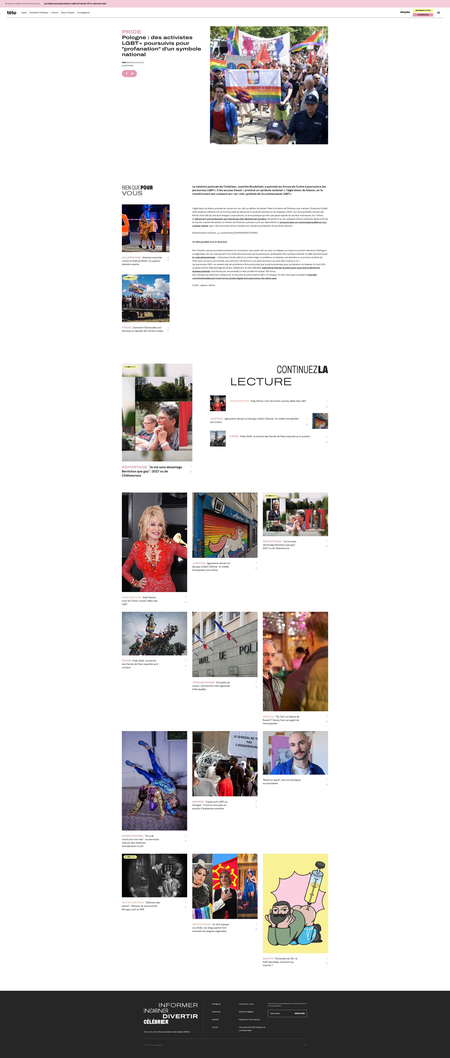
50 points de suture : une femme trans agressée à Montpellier (211, 686)
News (24, 13)
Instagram (216, 1004)
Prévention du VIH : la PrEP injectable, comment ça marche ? (280, 962)
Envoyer (300, 1013)
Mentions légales (246, 1011)
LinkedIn (215, 1019)
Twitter (215, 1027)
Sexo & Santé (67, 13)
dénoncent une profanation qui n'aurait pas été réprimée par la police (230, 219)
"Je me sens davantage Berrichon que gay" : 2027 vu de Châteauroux (152, 471)
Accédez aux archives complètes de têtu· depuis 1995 (75, 4)
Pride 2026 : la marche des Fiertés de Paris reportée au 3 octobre (275, 436)
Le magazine (83, 13)
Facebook (216, 1011)
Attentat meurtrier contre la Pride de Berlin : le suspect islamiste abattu (142, 261)
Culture (54, 13)
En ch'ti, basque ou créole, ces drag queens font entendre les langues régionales (210, 928)
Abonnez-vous (423, 10)
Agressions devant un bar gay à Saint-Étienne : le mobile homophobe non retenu (211, 567)
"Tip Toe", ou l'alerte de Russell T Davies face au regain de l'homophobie (281, 720)
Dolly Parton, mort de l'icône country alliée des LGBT (278, 400)
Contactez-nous (246, 1004)
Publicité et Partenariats (249, 1019)
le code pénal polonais (203, 257)
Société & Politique (39, 13)
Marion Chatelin (135, 62)
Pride (131, 32)
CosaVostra (158, 1045)
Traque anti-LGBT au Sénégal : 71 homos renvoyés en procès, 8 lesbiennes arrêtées (209, 805)
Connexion (423, 15)
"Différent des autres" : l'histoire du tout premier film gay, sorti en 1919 (141, 906)
